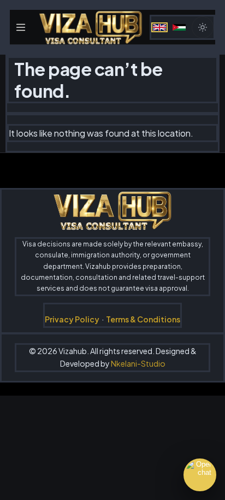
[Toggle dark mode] (203, 27)
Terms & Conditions (143, 319)
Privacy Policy (72, 319)
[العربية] (179, 27)
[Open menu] (21, 27)
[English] (159, 27)
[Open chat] (199, 474)
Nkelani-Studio (138, 363)
